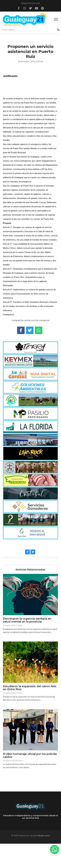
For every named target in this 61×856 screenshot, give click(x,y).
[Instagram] (25, 8)
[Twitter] (30, 8)
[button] (54, 849)
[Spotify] (42, 8)
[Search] (58, 30)
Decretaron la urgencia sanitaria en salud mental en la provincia (27, 620)
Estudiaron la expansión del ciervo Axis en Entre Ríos (29, 688)
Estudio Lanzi (43, 835)
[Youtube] (36, 8)
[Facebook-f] (19, 8)
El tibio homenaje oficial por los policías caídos (30, 756)
